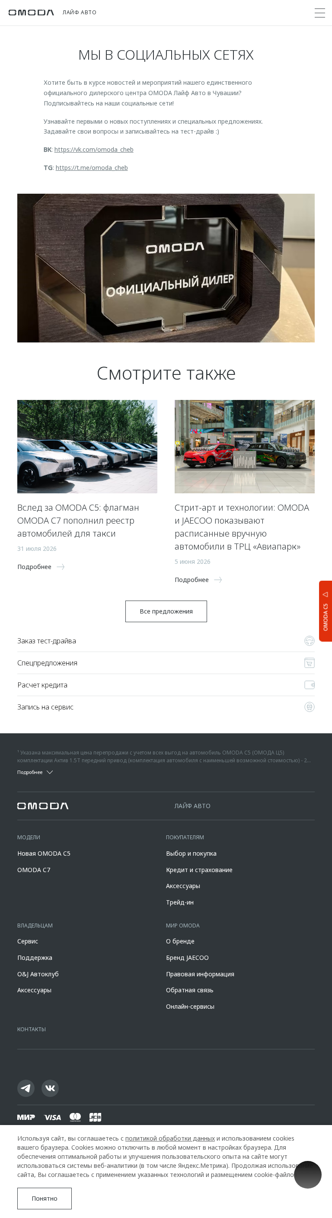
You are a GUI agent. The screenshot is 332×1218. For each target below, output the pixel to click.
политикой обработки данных (170, 1138)
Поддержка (34, 957)
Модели (28, 837)
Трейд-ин (180, 902)
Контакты (31, 1029)
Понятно (44, 1198)
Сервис (27, 941)
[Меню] (320, 13)
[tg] (26, 1088)
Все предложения (166, 611)
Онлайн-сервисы (190, 1006)
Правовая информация (200, 974)
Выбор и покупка (191, 853)
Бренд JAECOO (187, 957)
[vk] (50, 1088)
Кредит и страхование (199, 870)
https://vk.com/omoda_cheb (94, 149)
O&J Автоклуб (38, 974)
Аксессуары (183, 886)
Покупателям (185, 837)
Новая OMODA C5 (43, 853)
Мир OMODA (183, 925)
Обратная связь (190, 990)
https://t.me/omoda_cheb (92, 167)
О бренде (180, 941)
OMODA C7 (33, 870)
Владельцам (35, 925)
